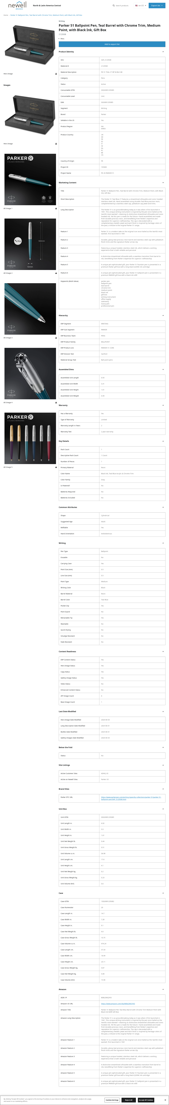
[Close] (165, 1099)
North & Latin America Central (47, 5)
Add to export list (112, 44)
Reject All (128, 1100)
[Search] (114, 5)
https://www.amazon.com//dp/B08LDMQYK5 (118, 1004)
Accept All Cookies (146, 1100)
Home (6, 15)
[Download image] (56, 74)
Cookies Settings (112, 1100)
